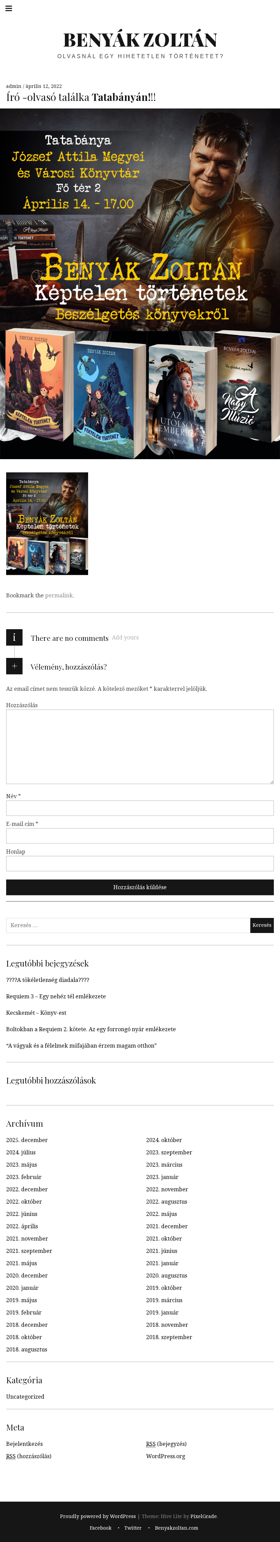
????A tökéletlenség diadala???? (47, 980)
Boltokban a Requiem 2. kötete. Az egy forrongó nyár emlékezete (91, 1029)
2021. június (161, 1251)
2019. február (24, 1312)
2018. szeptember (169, 1337)
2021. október (164, 1238)
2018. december (27, 1325)
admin (14, 86)
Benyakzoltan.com (176, 1528)
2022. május (161, 1214)
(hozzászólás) (28, 1456)
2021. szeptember (29, 1251)
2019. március (164, 1300)
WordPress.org (165, 1456)
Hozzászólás (22, 705)
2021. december (167, 1226)
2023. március (164, 1165)
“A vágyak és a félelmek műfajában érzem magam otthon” (81, 1045)
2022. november (167, 1189)
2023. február (24, 1177)
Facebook (100, 1528)
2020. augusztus (166, 1275)
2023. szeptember (169, 1152)
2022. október (24, 1201)
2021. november (27, 1238)
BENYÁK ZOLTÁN (140, 39)
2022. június (21, 1214)
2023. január (162, 1177)
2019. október (164, 1288)
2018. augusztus (26, 1349)
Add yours (125, 637)
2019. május (21, 1300)
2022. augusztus (166, 1201)
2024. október (164, 1140)
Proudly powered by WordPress (98, 1516)
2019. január (162, 1312)
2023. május (21, 1165)
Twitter (133, 1528)
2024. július (21, 1152)
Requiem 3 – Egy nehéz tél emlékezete (56, 996)
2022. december (27, 1189)
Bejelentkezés (24, 1444)
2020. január (22, 1288)
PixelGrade (204, 1516)
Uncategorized (25, 1397)
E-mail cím (22, 823)
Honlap (15, 851)
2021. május (21, 1263)
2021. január (162, 1263)
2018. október (24, 1337)
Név (13, 796)
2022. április (22, 1226)
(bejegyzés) (166, 1444)
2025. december (27, 1140)
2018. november (167, 1325)
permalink (59, 595)
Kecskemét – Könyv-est (36, 1013)
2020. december (27, 1275)
